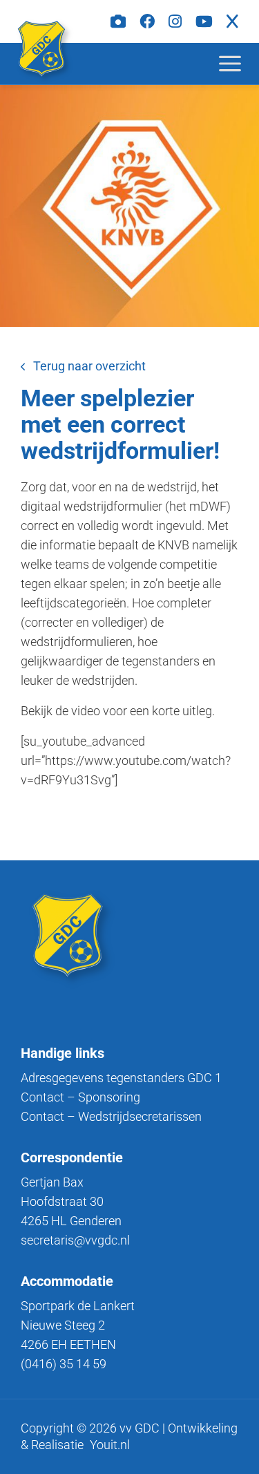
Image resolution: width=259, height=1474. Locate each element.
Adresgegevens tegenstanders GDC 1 (121, 1077)
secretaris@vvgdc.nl (75, 1240)
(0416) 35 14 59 (63, 1364)
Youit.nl (110, 1444)
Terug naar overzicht (89, 366)
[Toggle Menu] (241, 63)
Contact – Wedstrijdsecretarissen (111, 1116)
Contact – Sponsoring (80, 1097)
